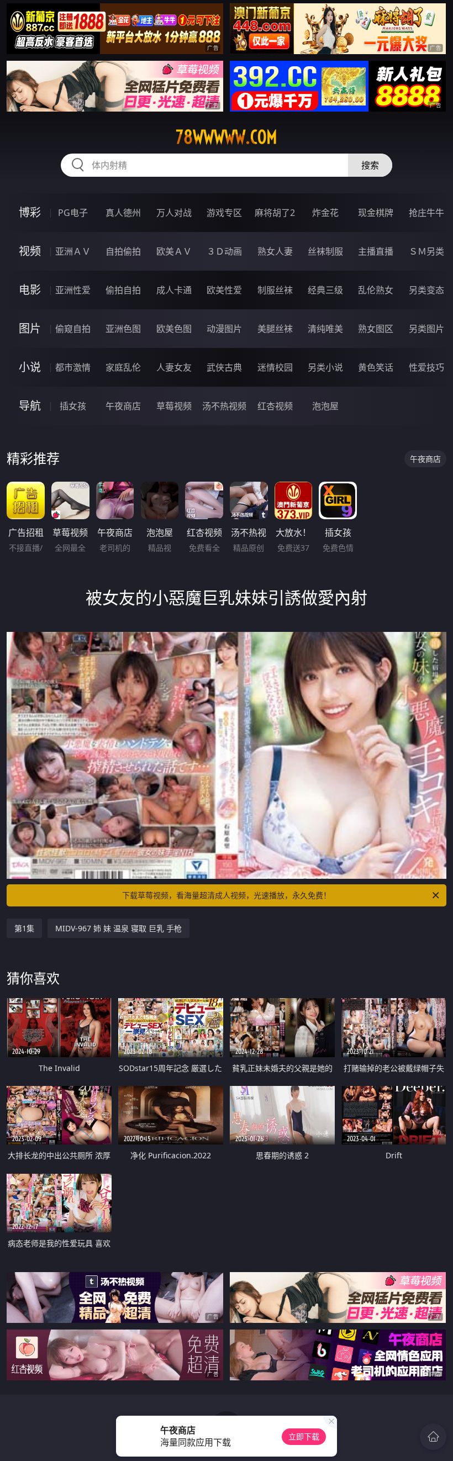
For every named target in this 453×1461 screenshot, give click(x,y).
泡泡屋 (325, 406)
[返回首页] (433, 1436)
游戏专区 (224, 213)
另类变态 (426, 290)
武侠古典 (224, 367)
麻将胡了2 (275, 213)
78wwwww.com (226, 137)
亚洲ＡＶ (73, 251)
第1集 (24, 928)
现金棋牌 (375, 213)
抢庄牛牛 (426, 213)
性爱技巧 (426, 367)
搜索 (370, 165)
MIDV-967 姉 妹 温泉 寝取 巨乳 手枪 (118, 928)
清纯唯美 (325, 329)
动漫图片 (224, 329)
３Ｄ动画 (224, 251)
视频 (30, 251)
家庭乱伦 (123, 367)
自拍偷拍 (123, 251)
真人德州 (123, 213)
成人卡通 (174, 290)
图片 (30, 328)
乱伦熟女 (375, 290)
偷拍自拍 (123, 290)
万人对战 (174, 213)
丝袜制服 (325, 251)
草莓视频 (174, 406)
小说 (30, 367)
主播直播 (375, 251)
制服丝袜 (275, 290)
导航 (30, 405)
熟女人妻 (275, 251)
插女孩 (73, 406)
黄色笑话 (375, 367)
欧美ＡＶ (174, 251)
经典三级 (325, 290)
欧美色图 (174, 329)
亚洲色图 (123, 329)
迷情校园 (275, 367)
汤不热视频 (224, 406)
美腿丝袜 (275, 329)
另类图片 (426, 329)
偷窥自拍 (73, 329)
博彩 (30, 212)
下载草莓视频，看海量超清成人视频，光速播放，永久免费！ (226, 895)
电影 (30, 289)
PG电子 (73, 213)
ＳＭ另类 (426, 251)
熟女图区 (375, 329)
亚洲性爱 (73, 290)
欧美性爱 (224, 290)
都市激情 (73, 367)
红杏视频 (275, 406)
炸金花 (325, 213)
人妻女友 (174, 367)
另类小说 (325, 367)
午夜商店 (123, 406)
